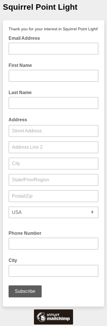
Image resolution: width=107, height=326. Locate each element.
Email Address (26, 38)
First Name (20, 65)
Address (18, 119)
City (13, 260)
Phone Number (25, 233)
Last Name (20, 92)
